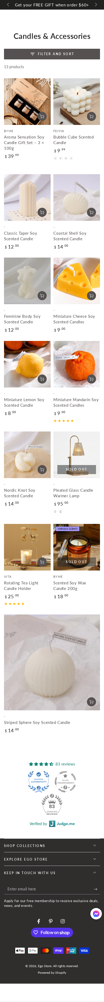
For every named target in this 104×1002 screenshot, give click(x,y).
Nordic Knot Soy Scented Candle (19, 493)
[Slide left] (8, 5)
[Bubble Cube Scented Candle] (76, 101)
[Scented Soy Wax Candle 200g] (76, 547)
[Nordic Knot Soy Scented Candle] (27, 454)
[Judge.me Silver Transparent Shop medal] (65, 781)
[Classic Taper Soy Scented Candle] (27, 197)
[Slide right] (95, 5)
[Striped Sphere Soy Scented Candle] (52, 662)
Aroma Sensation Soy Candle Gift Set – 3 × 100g (24, 142)
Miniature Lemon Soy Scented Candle (24, 402)
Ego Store (44, 966)
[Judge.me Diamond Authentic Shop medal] (38, 781)
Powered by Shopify (52, 973)
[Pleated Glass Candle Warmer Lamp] (76, 454)
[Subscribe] (97, 889)
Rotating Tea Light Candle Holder (21, 585)
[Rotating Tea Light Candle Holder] (27, 547)
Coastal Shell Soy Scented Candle (69, 236)
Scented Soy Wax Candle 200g (69, 585)
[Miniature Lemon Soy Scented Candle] (27, 364)
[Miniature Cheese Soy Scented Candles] (76, 281)
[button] (96, 915)
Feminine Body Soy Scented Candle (22, 319)
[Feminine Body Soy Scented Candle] (27, 281)
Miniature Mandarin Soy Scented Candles (76, 402)
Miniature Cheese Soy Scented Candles (74, 319)
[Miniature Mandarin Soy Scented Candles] (76, 364)
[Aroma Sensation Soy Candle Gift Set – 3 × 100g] (27, 101)
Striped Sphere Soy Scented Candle (37, 722)
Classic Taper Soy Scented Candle (20, 236)
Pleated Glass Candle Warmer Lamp (73, 493)
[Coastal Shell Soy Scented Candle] (76, 197)
